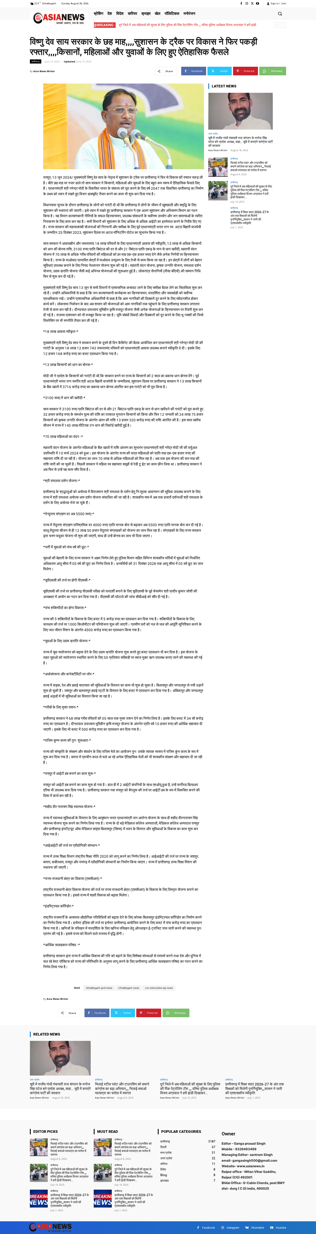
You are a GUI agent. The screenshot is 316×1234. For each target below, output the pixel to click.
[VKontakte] (247, 1227)
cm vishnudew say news (159, 988)
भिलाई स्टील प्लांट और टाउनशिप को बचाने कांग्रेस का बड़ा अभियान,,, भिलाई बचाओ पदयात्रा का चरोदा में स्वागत (250, 166)
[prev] (276, 25)
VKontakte (257, 1227)
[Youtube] (257, 3)
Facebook (208, 1227)
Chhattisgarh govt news (99, 988)
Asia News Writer (44, 71)
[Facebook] (241, 3)
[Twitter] (252, 3)
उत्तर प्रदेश (213, 133)
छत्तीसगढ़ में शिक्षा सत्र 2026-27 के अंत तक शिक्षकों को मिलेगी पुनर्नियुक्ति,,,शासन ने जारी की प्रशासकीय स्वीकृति (183, 25)
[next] (283, 25)
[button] (280, 13)
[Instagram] (246, 3)
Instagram (233, 1227)
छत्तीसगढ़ (36, 61)
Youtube (281, 1227)
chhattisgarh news (128, 988)
